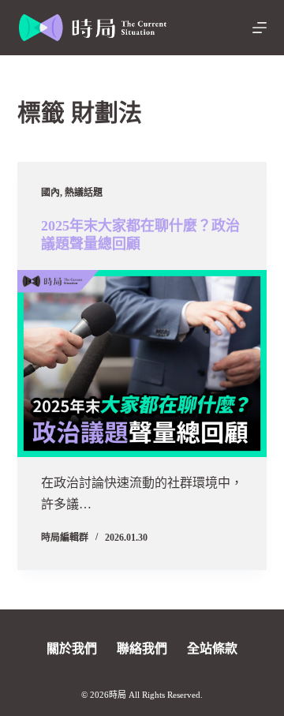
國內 (50, 192)
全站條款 (212, 648)
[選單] (259, 28)
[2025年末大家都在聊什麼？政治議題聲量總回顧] (142, 364)
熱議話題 (84, 192)
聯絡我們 (142, 648)
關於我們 (72, 648)
